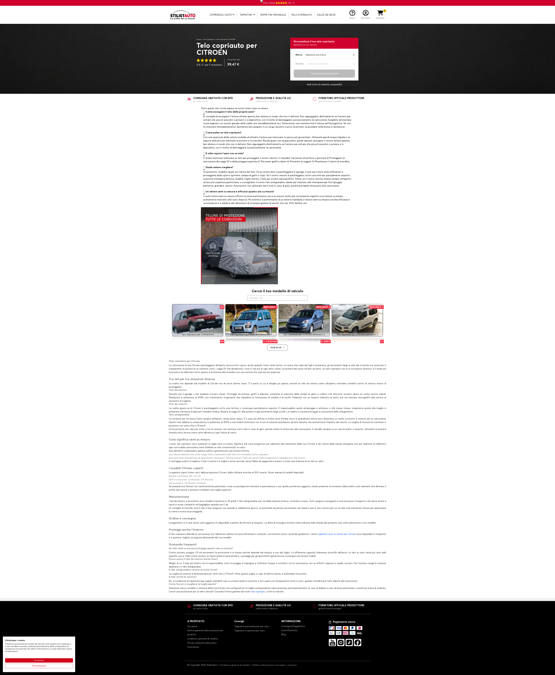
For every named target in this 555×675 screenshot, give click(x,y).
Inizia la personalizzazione (324, 73)
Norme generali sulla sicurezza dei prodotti (205, 632)
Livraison (292, 665)
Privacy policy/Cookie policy (202, 643)
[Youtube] (332, 642)
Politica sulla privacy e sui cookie (268, 665)
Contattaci (193, 647)
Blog (283, 635)
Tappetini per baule (273, 15)
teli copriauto (258, 592)
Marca (299, 55)
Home (199, 39)
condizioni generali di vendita (202, 639)
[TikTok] (349, 642)
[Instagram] (340, 642)
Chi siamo (192, 626)
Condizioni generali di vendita (235, 665)
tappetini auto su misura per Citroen (337, 534)
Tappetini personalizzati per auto (251, 626)
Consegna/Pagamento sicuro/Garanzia (293, 628)
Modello (300, 64)
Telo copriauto (301, 15)
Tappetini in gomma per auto (249, 631)
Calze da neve (326, 15)
